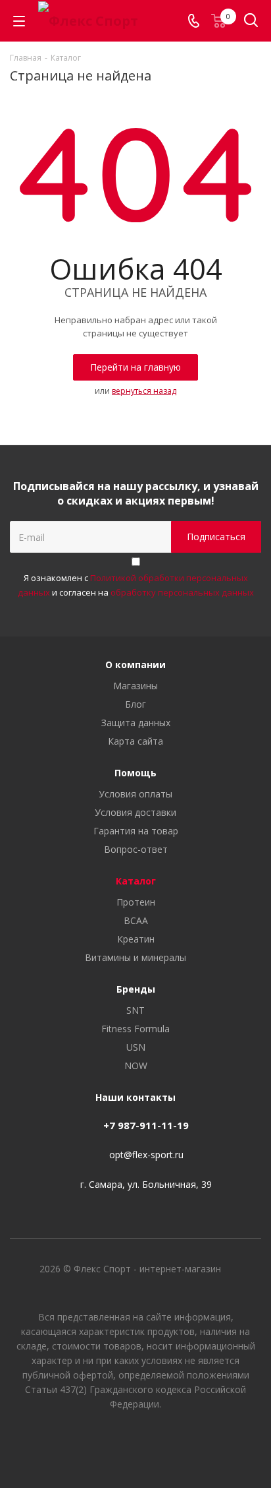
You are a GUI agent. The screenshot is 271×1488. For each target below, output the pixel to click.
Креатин (136, 939)
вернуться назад (144, 390)
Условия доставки (135, 812)
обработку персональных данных (182, 592)
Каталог (136, 881)
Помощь (135, 772)
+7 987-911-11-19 (146, 1125)
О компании (135, 664)
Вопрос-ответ (136, 849)
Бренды (135, 989)
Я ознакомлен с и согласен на (136, 585)
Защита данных (135, 722)
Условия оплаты (135, 794)
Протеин (135, 902)
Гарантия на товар (135, 830)
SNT (135, 1010)
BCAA (136, 920)
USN (135, 1047)
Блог (135, 704)
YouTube (135, 1441)
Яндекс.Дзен (168, 1441)
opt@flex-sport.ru (146, 1155)
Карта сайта (135, 741)
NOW (135, 1065)
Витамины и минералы (135, 957)
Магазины (135, 685)
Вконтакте (102, 1441)
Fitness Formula (135, 1028)
